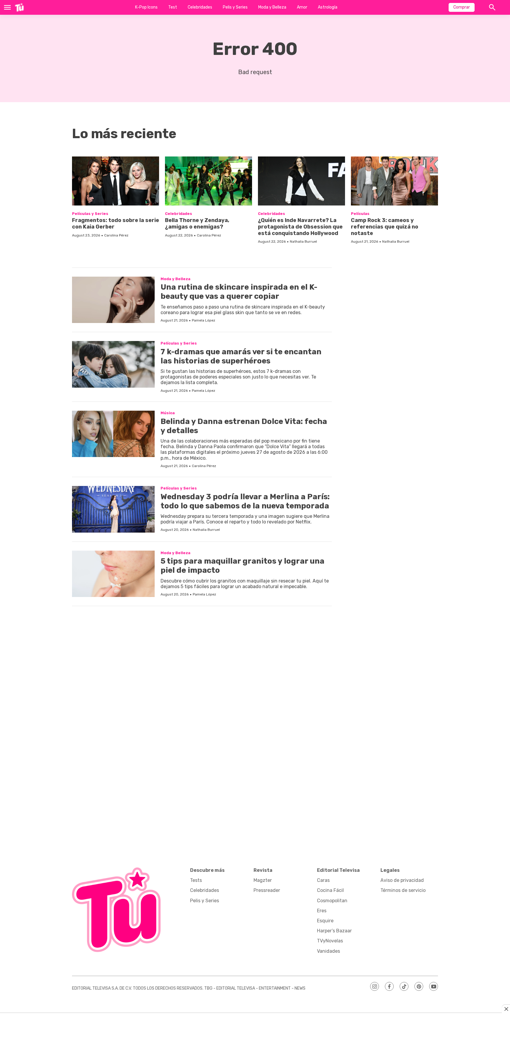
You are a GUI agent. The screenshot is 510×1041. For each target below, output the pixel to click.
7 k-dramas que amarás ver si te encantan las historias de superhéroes (241, 356)
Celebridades (200, 7)
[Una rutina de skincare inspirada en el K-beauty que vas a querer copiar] (113, 300)
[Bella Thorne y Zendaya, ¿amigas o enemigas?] (208, 180)
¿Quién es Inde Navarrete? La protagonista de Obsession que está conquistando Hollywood (300, 226)
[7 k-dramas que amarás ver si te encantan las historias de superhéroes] (113, 364)
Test (172, 7)
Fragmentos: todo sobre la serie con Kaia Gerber (115, 223)
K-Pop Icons (146, 7)
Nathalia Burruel (303, 241)
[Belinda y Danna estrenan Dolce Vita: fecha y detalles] (113, 434)
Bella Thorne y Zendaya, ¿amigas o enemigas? (197, 223)
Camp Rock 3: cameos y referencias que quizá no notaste (384, 226)
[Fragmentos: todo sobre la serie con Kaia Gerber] (115, 180)
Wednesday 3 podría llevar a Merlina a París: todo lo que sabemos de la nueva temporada (245, 501)
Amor (302, 7)
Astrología (327, 7)
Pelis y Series (235, 7)
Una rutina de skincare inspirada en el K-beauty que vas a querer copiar (239, 292)
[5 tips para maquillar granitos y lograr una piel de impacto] (113, 574)
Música (168, 413)
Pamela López (203, 320)
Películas (360, 213)
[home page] (19, 7)
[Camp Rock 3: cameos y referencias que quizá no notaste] (394, 180)
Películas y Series (90, 213)
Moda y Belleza (272, 7)
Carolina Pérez (116, 235)
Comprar (461, 7)
